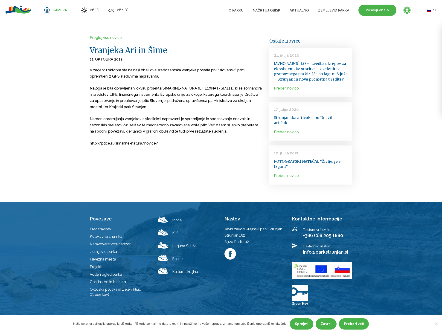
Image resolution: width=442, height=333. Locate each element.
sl (435, 10)
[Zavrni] (436, 323)
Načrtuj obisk (266, 10)
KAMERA (60, 10)
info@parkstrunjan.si (325, 252)
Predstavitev (100, 229)
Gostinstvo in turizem (108, 282)
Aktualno (299, 10)
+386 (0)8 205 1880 (323, 235)
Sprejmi (301, 324)
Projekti (96, 267)
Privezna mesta (103, 259)
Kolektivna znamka (106, 236)
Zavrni (326, 324)
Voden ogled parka (106, 274)
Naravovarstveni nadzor (110, 244)
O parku (236, 10)
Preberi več (354, 324)
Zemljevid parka (333, 10)
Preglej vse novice (106, 37)
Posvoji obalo (377, 10)
